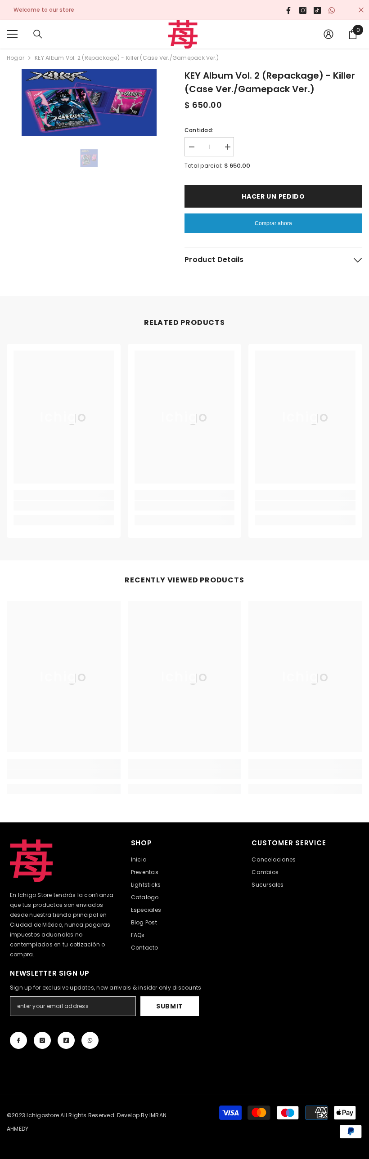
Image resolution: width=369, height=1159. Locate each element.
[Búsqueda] (37, 34)
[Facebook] (18, 1040)
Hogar (15, 58)
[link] (64, 506)
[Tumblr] (66, 1040)
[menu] (12, 34)
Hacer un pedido (273, 196)
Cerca (361, 10)
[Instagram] (42, 1040)
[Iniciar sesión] (328, 34)
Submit (169, 1006)
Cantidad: (198, 130)
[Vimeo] (90, 1040)
